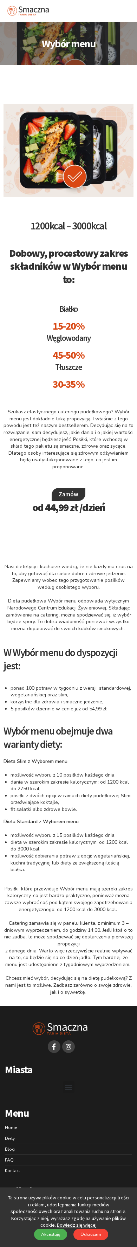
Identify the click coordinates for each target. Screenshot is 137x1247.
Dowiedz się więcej (77, 1225)
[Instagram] (68, 1046)
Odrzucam (90, 1234)
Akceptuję (50, 1234)
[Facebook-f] (54, 1046)
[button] (131, 10)
